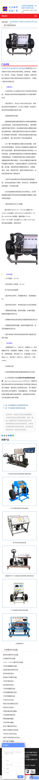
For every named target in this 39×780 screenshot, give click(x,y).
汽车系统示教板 (8, 722)
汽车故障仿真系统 (9, 715)
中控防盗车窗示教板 (10, 711)
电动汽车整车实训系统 (10, 730)
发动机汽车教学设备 (10, 677)
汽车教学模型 (14, 21)
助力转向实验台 (8, 685)
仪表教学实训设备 (9, 658)
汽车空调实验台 (8, 681)
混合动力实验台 (8, 707)
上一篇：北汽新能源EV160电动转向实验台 (15, 405)
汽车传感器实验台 (9, 696)
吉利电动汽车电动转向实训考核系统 (14, 68)
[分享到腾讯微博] (9, 435)
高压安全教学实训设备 (10, 655)
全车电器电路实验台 (10, 692)
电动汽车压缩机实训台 (10, 703)
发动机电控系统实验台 (10, 670)
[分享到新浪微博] (6, 435)
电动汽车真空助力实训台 (11, 737)
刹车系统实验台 (8, 673)
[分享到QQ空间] (4, 435)
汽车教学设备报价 (30, 759)
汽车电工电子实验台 (10, 734)
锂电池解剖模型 (8, 718)
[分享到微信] (13, 435)
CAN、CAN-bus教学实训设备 (13, 662)
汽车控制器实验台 (9, 688)
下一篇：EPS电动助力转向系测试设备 (14, 408)
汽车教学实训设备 (23, 21)
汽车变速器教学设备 (10, 666)
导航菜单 (4, 16)
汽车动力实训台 (8, 700)
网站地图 (33, 765)
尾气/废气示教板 (8, 741)
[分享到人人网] (11, 435)
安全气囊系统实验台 (10, 726)
